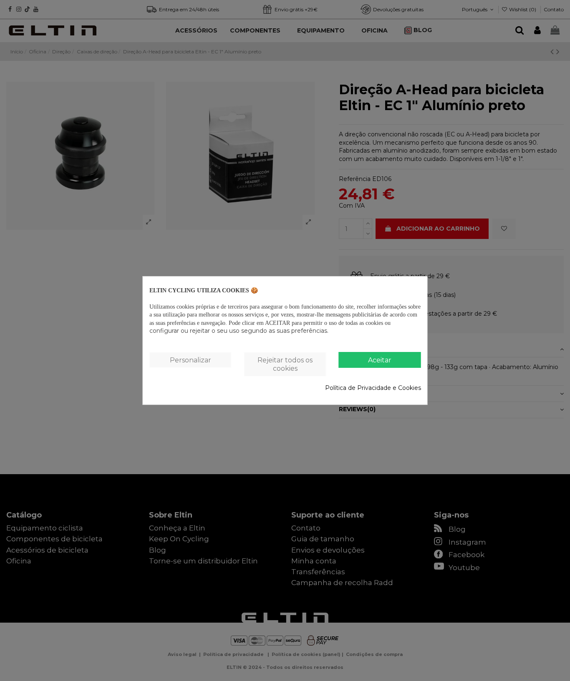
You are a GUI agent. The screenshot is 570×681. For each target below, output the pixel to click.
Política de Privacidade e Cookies (373, 388)
